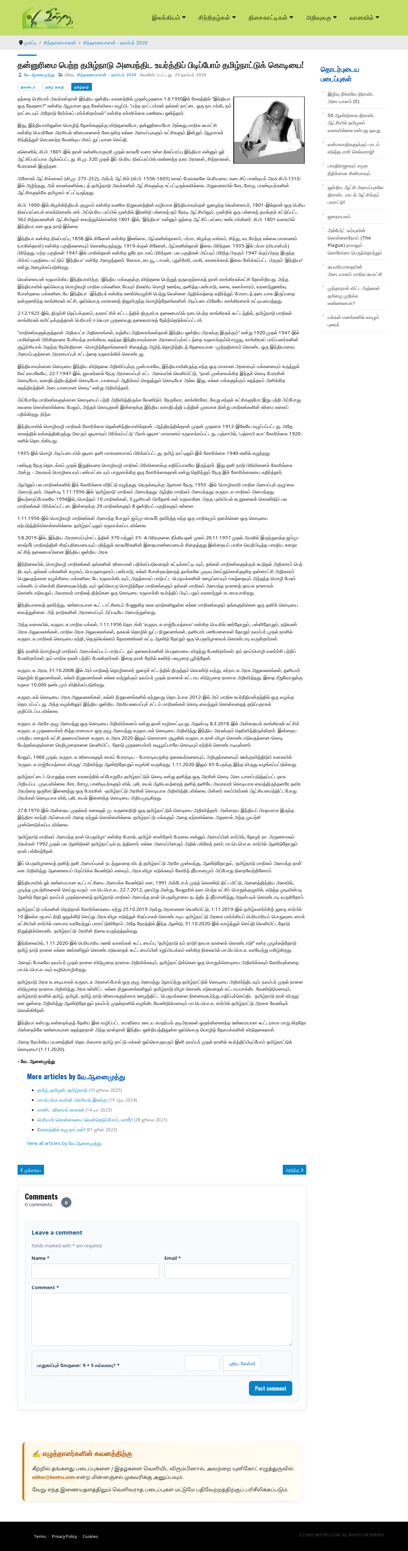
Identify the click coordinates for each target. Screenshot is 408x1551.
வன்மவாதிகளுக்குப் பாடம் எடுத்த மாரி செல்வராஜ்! (354, 148)
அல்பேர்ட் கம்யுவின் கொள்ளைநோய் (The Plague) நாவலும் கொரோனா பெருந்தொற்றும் (355, 241)
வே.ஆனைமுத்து (39, 75)
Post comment (271, 1388)
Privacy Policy (64, 1536)
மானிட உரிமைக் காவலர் (60, 1109)
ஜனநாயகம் (339, 216)
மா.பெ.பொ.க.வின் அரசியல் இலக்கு (72, 1100)
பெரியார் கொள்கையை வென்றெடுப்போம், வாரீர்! (85, 1119)
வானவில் (362, 17)
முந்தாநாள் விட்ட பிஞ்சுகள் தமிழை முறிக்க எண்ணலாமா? (354, 295)
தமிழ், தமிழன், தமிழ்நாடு (62, 1090)
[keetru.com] (48, 17)
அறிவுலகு (319, 17)
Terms (40, 1536)
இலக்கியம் (166, 17)
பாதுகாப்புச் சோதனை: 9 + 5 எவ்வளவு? (78, 1365)
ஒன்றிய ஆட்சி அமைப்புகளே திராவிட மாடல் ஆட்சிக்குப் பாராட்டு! (356, 194)
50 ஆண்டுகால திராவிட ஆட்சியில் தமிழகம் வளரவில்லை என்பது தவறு (354, 122)
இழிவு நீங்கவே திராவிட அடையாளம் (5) (351, 97)
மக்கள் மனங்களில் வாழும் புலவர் (353, 321)
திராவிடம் (28, 87)
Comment (45, 1287)
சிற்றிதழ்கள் (214, 17)
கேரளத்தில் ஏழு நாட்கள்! (61, 1129)
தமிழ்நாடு (81, 87)
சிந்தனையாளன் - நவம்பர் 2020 (106, 75)
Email (172, 1258)
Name (40, 1258)
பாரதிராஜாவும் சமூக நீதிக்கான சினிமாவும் (349, 169)
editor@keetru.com (53, 1478)
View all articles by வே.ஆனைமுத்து (64, 1143)
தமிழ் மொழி (55, 87)
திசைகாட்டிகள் (268, 17)
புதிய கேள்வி (242, 1363)
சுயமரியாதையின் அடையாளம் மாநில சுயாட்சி (355, 270)
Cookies (90, 1536)
